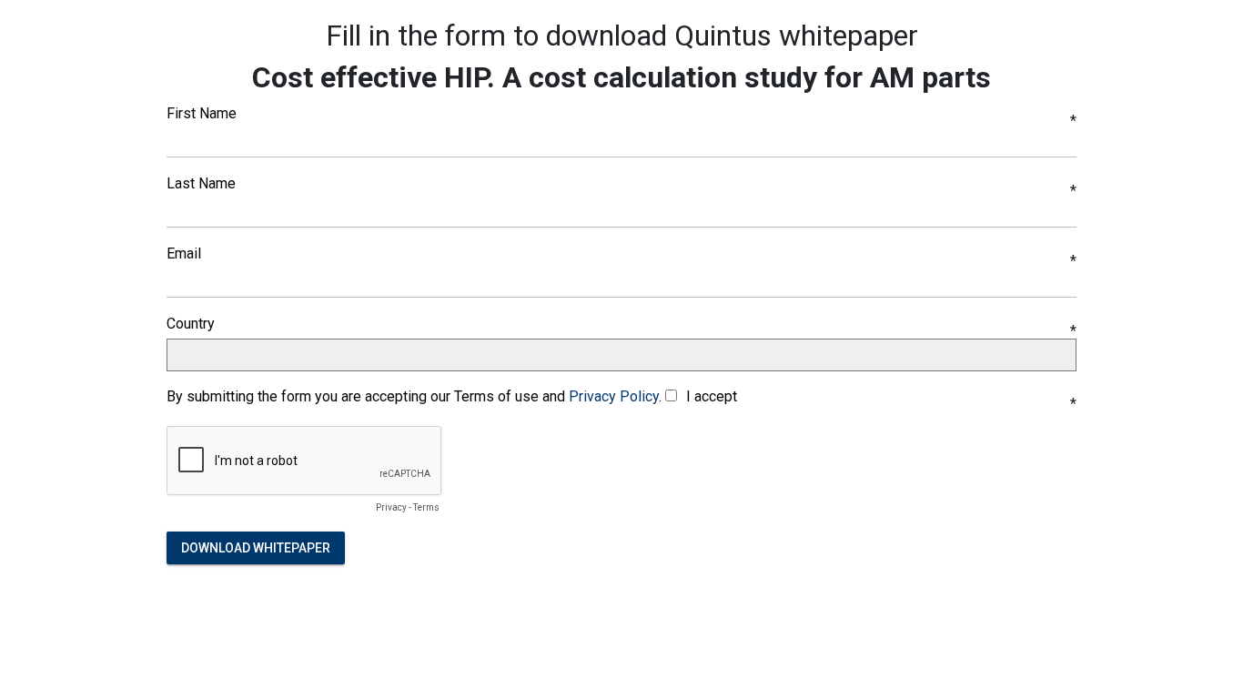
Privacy (391, 507)
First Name (202, 113)
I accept (711, 397)
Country (191, 324)
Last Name (201, 184)
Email (184, 254)
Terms (426, 507)
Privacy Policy (614, 396)
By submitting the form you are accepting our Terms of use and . (414, 397)
